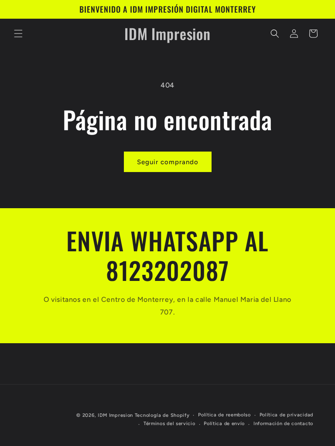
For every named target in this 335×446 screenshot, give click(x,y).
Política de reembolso (224, 415)
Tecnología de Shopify (162, 415)
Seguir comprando (167, 162)
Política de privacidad (286, 415)
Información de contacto (283, 423)
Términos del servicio (169, 423)
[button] (18, 33)
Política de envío (224, 423)
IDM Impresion (115, 415)
